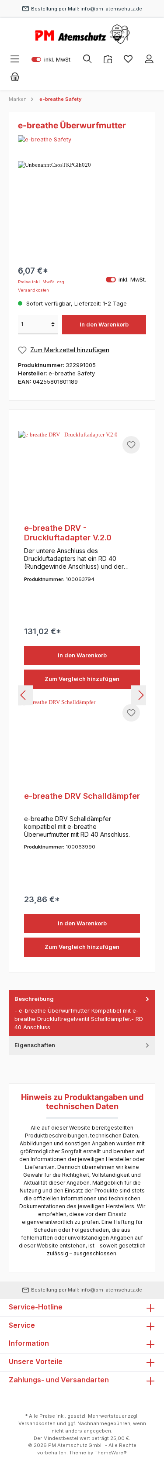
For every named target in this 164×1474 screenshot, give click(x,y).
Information (29, 1343)
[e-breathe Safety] (82, 139)
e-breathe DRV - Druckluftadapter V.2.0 (68, 532)
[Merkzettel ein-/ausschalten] (131, 445)
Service (22, 1325)
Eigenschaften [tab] (34, 1045)
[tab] (82, 1013)
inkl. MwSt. (51, 59)
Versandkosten (37, 1423)
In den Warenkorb (104, 324)
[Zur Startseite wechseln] (82, 34)
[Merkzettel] (128, 59)
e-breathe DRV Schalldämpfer (82, 796)
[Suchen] (87, 59)
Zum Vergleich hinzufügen (82, 679)
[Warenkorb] (14, 77)
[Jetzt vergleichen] (108, 59)
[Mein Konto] (149, 59)
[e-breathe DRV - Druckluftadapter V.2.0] (82, 474)
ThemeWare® (110, 1453)
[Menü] (14, 59)
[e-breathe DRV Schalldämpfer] (82, 742)
